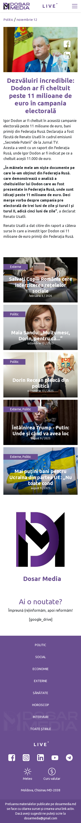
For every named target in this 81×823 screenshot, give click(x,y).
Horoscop (40, 705)
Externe (15, 267)
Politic (8, 19)
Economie (41, 669)
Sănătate (40, 693)
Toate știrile (40, 729)
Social (40, 657)
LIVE (49, 6)
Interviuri (40, 717)
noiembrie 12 (26, 19)
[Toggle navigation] (75, 6)
